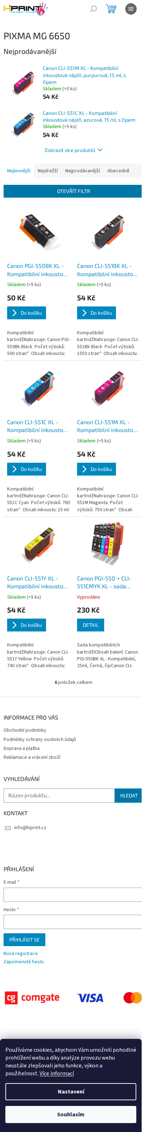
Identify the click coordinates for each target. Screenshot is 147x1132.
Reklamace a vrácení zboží (32, 757)
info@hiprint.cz (30, 827)
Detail (90, 625)
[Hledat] (93, 9)
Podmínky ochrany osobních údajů (40, 739)
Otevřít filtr (73, 191)
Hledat (129, 795)
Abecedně (118, 170)
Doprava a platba (22, 748)
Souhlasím (71, 1114)
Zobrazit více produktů (70, 150)
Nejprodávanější (82, 170)
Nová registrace (21, 953)
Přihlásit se (24, 939)
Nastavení (71, 1092)
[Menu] (131, 9)
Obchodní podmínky (25, 730)
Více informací (57, 1073)
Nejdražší (48, 170)
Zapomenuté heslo (24, 962)
